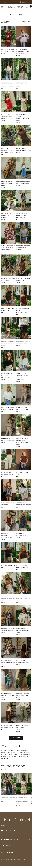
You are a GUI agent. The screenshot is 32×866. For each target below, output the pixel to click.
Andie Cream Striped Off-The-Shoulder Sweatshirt (22, 376)
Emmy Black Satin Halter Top (7, 309)
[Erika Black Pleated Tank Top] (23, 647)
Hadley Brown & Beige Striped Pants (23, 409)
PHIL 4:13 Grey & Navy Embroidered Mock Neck (23, 51)
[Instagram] (8, 830)
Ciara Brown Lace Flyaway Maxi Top (8, 798)
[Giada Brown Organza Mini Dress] (23, 136)
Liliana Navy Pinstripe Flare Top (23, 534)
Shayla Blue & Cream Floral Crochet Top (21, 215)
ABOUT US (6, 846)
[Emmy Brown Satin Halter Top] (23, 265)
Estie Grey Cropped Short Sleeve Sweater (23, 248)
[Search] (26, 7)
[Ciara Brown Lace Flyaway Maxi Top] (8, 784)
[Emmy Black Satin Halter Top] (8, 295)
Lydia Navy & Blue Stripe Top (7, 504)
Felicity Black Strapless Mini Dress (21, 84)
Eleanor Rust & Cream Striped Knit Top (8, 662)
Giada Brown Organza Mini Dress (23, 149)
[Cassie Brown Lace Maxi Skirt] (8, 265)
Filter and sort (7, 22)
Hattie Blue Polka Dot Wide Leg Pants (23, 182)
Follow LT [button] (4, 825)
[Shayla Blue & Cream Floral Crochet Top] (23, 200)
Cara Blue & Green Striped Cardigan (8, 629)
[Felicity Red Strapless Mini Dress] (8, 101)
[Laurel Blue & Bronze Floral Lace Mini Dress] (8, 136)
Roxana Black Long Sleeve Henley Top (6, 375)
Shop (7, 12)
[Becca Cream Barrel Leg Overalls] (8, 200)
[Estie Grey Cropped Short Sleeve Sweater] (23, 233)
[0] (29, 7)
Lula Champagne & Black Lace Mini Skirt (8, 343)
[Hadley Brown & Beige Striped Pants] (23, 394)
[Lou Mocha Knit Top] (23, 459)
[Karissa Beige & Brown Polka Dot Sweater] (23, 615)
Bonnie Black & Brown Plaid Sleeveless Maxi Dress (22, 441)
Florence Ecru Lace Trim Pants (7, 473)
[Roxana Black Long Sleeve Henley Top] (8, 360)
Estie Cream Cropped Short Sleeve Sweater (7, 84)
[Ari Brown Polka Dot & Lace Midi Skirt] (23, 680)
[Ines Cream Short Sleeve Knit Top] (8, 395)
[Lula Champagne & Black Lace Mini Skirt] (8, 328)
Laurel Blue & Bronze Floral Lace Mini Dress (7, 150)
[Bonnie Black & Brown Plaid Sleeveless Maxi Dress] (23, 425)
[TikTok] (16, 830)
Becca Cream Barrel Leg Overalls (6, 215)
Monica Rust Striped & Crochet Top (8, 598)
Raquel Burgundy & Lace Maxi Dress (8, 50)
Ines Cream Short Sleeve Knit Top (7, 409)
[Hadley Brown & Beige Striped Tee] (8, 425)
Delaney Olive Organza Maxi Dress (6, 183)
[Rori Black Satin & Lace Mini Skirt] (23, 328)
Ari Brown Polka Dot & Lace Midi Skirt (22, 695)
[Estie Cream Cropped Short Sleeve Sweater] (8, 69)
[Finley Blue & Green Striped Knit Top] (8, 680)
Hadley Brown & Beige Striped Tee (7, 439)
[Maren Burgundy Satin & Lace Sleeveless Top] (23, 295)
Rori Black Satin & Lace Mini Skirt (23, 342)
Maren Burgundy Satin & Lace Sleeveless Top (22, 310)
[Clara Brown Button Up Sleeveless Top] (8, 520)
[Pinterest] (12, 830)
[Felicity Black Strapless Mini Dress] (23, 69)
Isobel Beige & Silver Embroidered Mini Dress (22, 117)
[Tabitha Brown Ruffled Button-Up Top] (23, 583)
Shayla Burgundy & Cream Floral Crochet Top (7, 248)
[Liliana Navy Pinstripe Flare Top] (23, 520)
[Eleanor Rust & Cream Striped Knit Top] (8, 647)
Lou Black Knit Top (8, 565)
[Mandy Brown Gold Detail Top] (23, 552)
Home (2, 12)
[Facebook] (3, 830)
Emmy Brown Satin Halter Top (23, 279)
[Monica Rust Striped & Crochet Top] (8, 583)
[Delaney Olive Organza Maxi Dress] (8, 168)
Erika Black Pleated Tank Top (22, 662)
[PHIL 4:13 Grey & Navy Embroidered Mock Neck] (23, 36)
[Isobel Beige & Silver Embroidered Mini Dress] (23, 101)
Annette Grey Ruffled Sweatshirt (23, 504)
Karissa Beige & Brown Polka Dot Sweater (22, 630)
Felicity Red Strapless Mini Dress (6, 116)
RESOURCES (7, 852)
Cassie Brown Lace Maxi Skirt (8, 279)
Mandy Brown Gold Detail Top (22, 566)
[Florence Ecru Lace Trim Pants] (8, 459)
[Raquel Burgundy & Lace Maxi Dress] (8, 36)
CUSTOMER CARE (9, 839)
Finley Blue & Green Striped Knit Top (8, 695)
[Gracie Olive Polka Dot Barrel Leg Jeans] (23, 712)
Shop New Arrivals (7, 769)
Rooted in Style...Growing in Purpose (17, 2)
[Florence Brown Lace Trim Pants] (8, 712)
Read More (5, 758)
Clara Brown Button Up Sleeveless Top (6, 535)
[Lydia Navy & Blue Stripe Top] (8, 490)
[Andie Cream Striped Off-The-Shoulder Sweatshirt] (23, 360)
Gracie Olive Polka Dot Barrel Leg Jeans (23, 727)
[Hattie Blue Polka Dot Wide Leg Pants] (23, 168)
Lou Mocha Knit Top (22, 473)
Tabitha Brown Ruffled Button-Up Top (23, 598)
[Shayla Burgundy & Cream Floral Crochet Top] (8, 233)
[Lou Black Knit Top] (8, 552)
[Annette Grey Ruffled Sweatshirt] (23, 490)
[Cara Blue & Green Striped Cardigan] (8, 615)
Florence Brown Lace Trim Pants (7, 726)
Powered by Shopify (19, 859)
